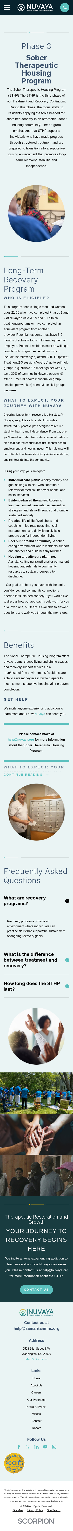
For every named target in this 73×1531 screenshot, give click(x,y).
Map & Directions (36, 1359)
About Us (36, 1385)
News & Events (36, 1406)
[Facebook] (19, 1447)
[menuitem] (17, 1510)
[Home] (35, 7)
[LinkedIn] (36, 1447)
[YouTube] (45, 1447)
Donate (36, 1428)
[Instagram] (54, 1447)
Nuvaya (39, 714)
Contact (36, 1420)
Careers (36, 1392)
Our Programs (36, 1399)
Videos (36, 1413)
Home (36, 1378)
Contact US (36, 1289)
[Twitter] (28, 1447)
